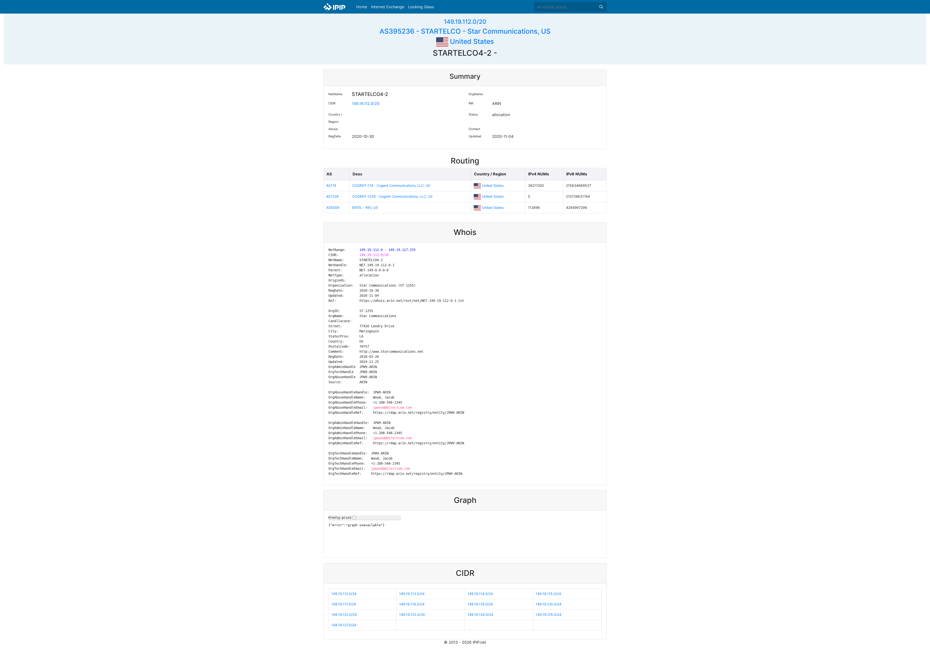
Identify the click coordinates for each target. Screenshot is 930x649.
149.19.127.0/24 (343, 625)
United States (471, 41)
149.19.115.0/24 (548, 594)
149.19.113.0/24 (412, 594)
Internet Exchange (387, 6)
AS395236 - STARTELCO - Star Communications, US (465, 31)
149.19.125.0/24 (548, 614)
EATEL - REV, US (365, 207)
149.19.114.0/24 (480, 594)
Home (361, 6)
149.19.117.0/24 (343, 604)
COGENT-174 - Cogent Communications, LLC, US (391, 185)
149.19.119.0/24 (480, 604)
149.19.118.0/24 (412, 604)
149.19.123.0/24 (412, 614)
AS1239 (332, 196)
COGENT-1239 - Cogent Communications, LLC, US (392, 196)
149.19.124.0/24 (480, 614)
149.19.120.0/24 (548, 604)
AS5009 (332, 207)
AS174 (331, 185)
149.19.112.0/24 (343, 594)
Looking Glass (421, 6)
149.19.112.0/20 (465, 21)
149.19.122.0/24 (344, 614)
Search (601, 6)
